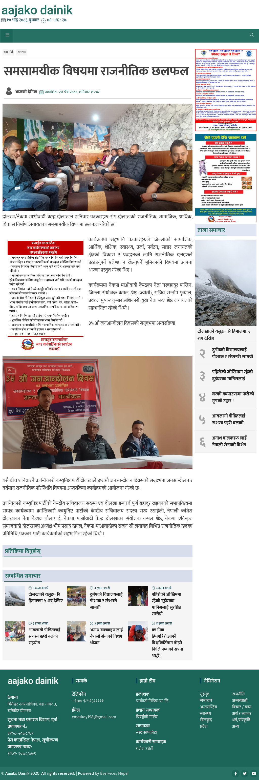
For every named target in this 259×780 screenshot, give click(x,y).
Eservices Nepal (114, 773)
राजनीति (8, 52)
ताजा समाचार (211, 230)
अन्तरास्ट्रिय (208, 707)
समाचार (21, 52)
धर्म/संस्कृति (241, 720)
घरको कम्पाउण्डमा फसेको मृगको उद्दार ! (233, 397)
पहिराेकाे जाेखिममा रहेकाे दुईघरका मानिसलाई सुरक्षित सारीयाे (166, 604)
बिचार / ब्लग (241, 707)
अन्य (235, 726)
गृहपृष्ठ (204, 694)
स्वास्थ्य (205, 713)
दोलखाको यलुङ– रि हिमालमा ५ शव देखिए (46, 598)
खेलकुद (206, 720)
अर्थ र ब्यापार (241, 713)
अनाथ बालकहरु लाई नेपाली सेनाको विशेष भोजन (106, 636)
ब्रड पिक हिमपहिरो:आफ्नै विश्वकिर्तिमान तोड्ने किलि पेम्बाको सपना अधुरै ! (167, 643)
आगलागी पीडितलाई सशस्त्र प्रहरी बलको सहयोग (44, 636)
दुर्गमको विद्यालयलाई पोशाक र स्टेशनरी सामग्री (106, 601)
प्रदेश (203, 726)
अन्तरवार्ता (239, 700)
